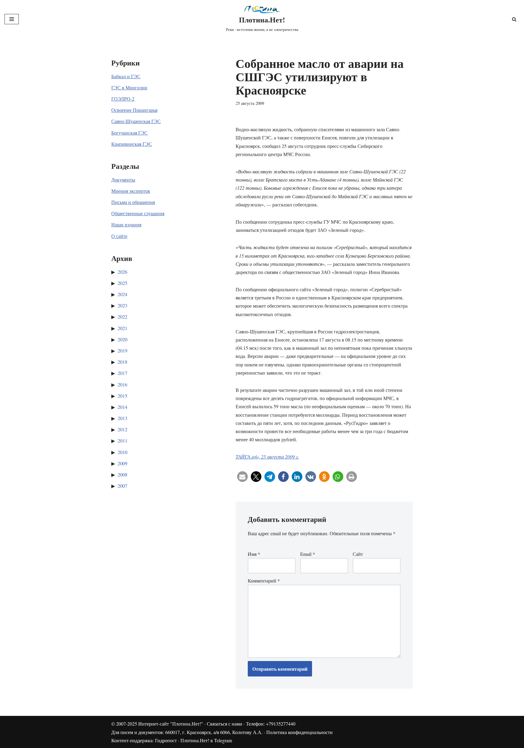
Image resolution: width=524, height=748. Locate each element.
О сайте (119, 236)
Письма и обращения (133, 202)
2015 (122, 395)
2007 (122, 486)
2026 (122, 272)
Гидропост (166, 740)
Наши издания (126, 224)
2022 (122, 316)
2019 (122, 350)
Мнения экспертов (130, 191)
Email (307, 554)
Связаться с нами (224, 723)
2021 (122, 328)
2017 (122, 373)
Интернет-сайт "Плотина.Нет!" (170, 723)
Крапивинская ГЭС (131, 144)
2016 (122, 384)
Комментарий (264, 580)
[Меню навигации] (12, 19)
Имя (254, 554)
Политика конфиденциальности (299, 732)
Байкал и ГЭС (125, 76)
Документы (123, 179)
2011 (122, 440)
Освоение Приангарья (134, 110)
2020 (122, 339)
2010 (122, 452)
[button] (242, 476)
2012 (122, 429)
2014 (122, 407)
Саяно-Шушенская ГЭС (136, 121)
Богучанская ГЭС (129, 132)
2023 (122, 305)
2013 (122, 418)
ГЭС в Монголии (129, 87)
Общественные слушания (137, 213)
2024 (122, 294)
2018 (122, 362)
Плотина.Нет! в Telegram (206, 740)
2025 (122, 283)
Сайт (358, 554)
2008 (122, 474)
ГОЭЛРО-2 (122, 98)
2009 (122, 463)
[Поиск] (514, 19)
